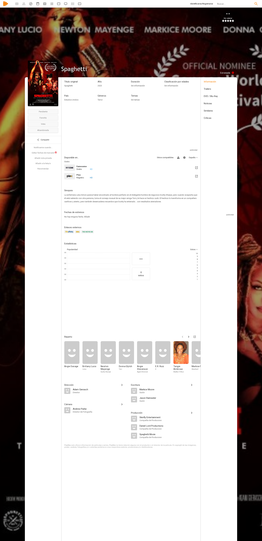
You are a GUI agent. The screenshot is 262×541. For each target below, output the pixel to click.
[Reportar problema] (178, 158)
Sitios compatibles (165, 157)
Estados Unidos (71, 100)
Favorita (43, 118)
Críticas (207, 118)
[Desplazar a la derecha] (189, 337)
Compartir (44, 140)
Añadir (87, 217)
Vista (43, 124)
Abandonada (43, 130)
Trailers (207, 89)
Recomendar (43, 169)
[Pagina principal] (5, 6)
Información (210, 81)
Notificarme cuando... (43, 147)
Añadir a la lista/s (43, 163)
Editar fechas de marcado (44, 152)
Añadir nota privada (43, 158)
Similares (208, 110)
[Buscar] (256, 4)
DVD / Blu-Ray (211, 96)
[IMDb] (78, 233)
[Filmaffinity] (69, 233)
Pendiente (43, 111)
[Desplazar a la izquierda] (183, 337)
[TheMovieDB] (88, 233)
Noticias (208, 103)
